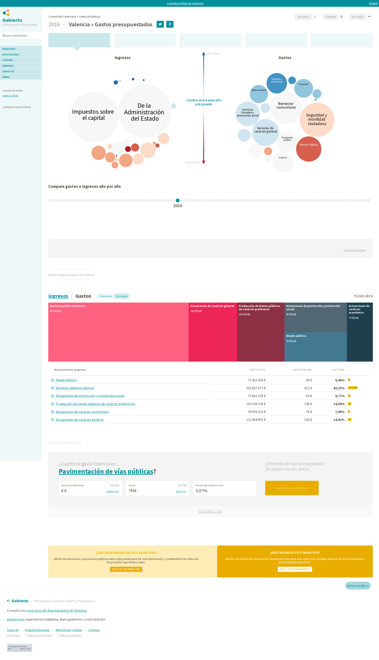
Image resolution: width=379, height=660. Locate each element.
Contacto (94, 630)
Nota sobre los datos (355, 250)
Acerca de (12, 630)
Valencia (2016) (10, 95)
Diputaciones (10, 54)
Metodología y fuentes (69, 630)
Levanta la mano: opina (292, 488)
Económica (106, 296)
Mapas (6, 77)
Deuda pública (66, 380)
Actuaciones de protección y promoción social (90, 395)
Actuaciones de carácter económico (82, 411)
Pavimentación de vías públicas (106, 471)
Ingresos (58, 295)
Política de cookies (69, 635)
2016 (54, 24)
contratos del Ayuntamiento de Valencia (57, 610)
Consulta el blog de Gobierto (185, 3)
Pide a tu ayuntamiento (295, 569)
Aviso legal (13, 635)
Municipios (9, 48)
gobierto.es (15, 619)
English (373, 3)
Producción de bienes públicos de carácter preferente (95, 404)
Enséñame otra (210, 511)
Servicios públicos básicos (75, 388)
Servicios (8, 71)
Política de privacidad (39, 635)
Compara (7, 60)
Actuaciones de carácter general (80, 419)
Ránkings (8, 65)
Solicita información (126, 569)
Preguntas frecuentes (37, 630)
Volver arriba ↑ (358, 585)
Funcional (121, 296)
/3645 (112, 491)
